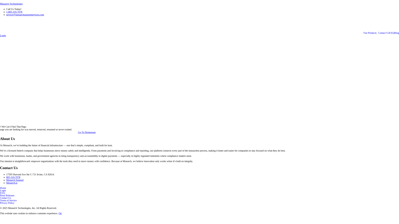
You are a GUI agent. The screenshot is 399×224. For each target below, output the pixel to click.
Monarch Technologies (11, 3)
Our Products (370, 33)
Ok (60, 213)
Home (3, 188)
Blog (396, 33)
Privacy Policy (7, 203)
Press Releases (7, 195)
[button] (370, 33)
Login (3, 190)
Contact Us (383, 33)
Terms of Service (8, 200)
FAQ (391, 33)
